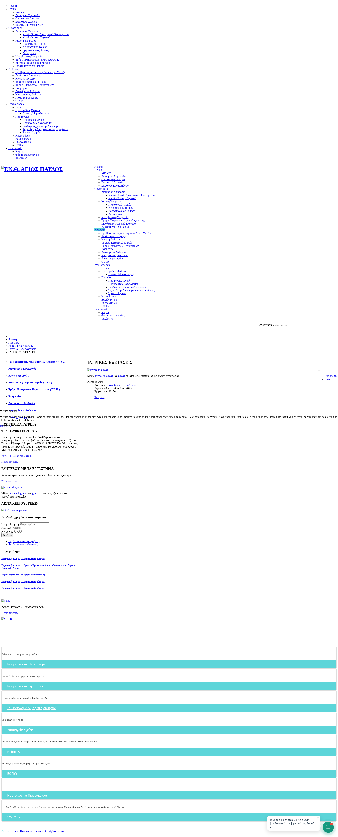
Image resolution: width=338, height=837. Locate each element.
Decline (8, 425)
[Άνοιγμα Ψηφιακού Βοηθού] (328, 827)
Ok (2, 425)
